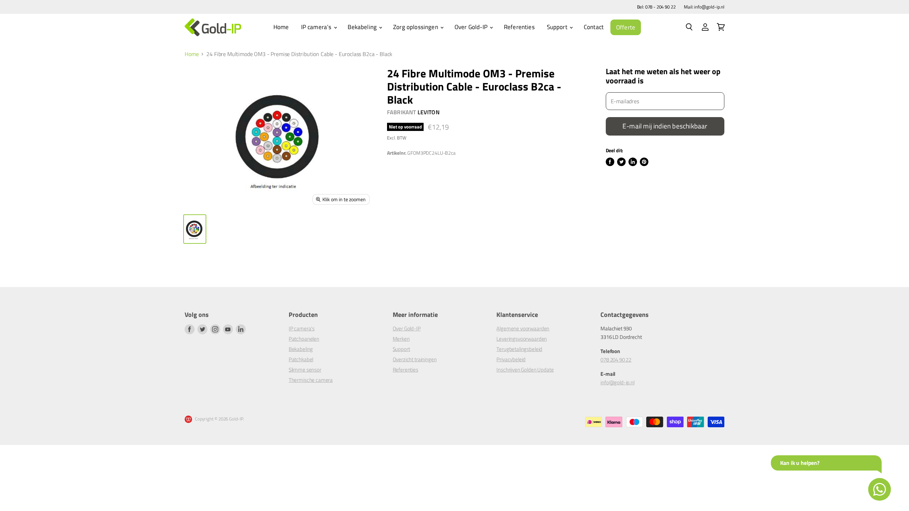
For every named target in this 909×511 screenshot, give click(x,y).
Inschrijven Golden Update (525, 370)
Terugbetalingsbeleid (519, 349)
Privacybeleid (511, 359)
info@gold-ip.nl (617, 382)
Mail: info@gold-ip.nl (704, 7)
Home (281, 27)
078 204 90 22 (615, 360)
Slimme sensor (305, 370)
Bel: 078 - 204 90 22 (656, 7)
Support (558, 27)
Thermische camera (311, 380)
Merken (401, 339)
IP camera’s (317, 27)
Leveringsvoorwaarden (521, 339)
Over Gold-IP (471, 27)
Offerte (625, 27)
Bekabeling (363, 27)
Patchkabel (301, 359)
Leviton (429, 112)
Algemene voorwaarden (522, 328)
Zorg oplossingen (416, 27)
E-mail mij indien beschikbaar (664, 126)
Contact (594, 27)
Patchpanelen (304, 339)
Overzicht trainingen (415, 359)
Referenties (519, 27)
